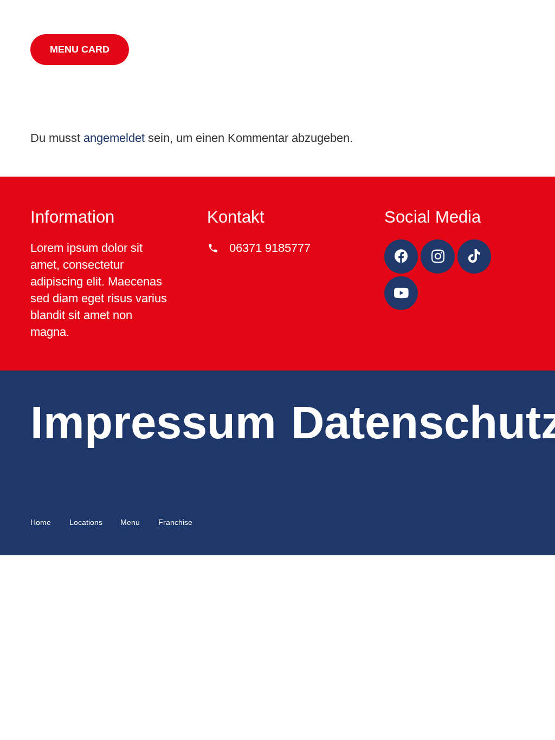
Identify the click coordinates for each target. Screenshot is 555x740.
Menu (130, 522)
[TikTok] (474, 256)
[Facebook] (401, 256)
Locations (85, 522)
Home (40, 522)
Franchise (175, 522)
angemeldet (114, 138)
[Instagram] (438, 256)
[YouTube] (401, 293)
